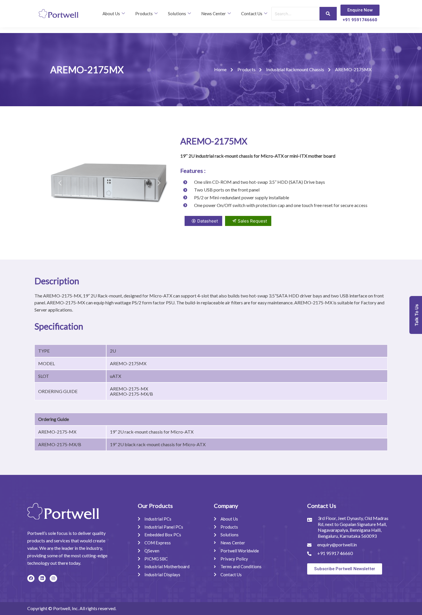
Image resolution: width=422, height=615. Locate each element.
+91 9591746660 (359, 19)
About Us (111, 13)
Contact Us (251, 13)
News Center (213, 13)
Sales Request (252, 221)
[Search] (328, 13)
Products (144, 13)
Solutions (177, 13)
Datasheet (207, 221)
